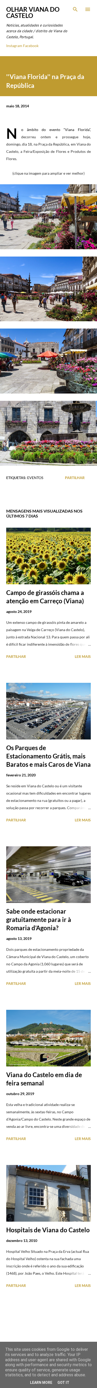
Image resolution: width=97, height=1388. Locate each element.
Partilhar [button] (75, 477)
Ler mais (83, 656)
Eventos (35, 477)
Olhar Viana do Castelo (32, 12)
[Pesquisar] (75, 9)
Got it (63, 1382)
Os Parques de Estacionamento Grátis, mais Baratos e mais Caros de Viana (48, 756)
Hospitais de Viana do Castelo (48, 1230)
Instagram (14, 45)
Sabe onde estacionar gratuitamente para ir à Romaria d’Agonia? (38, 919)
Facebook (31, 45)
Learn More (41, 1382)
